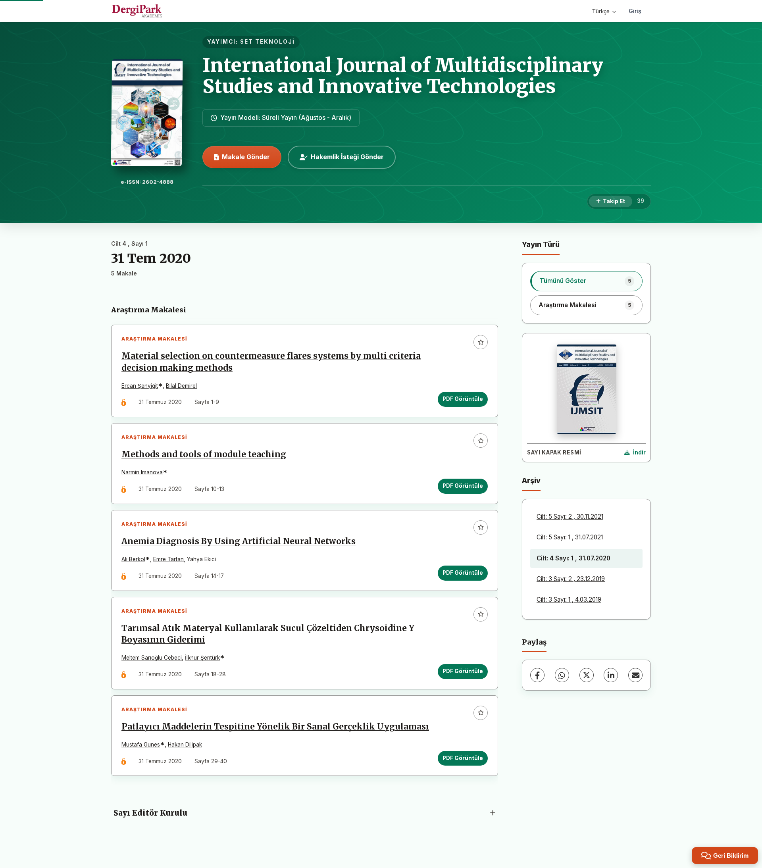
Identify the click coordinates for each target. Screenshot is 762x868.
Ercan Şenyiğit (139, 386)
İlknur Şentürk (202, 657)
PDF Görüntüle (463, 399)
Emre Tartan (168, 559)
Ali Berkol (133, 559)
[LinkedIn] (611, 675)
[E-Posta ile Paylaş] (635, 675)
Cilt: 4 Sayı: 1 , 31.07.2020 (573, 558)
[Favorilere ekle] (480, 342)
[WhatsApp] (562, 675)
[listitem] (586, 281)
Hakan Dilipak (185, 744)
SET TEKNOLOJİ (267, 41)
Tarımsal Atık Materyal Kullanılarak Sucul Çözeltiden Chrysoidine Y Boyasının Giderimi (267, 634)
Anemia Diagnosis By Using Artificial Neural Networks (238, 541)
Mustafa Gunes (140, 744)
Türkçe (601, 11)
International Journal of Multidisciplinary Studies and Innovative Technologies (402, 75)
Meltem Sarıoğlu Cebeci (151, 657)
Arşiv (531, 480)
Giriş (635, 11)
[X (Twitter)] (586, 675)
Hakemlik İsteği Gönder (347, 157)
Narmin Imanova (142, 472)
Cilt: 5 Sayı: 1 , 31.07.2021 (570, 537)
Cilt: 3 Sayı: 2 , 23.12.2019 (571, 579)
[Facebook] (537, 675)
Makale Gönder (246, 157)
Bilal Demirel (181, 386)
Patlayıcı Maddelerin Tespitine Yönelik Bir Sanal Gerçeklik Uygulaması (275, 727)
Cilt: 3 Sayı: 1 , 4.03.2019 (569, 599)
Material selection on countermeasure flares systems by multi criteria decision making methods (271, 362)
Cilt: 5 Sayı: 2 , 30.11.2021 (570, 516)
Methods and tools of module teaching (203, 454)
